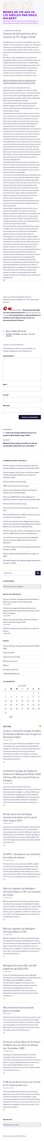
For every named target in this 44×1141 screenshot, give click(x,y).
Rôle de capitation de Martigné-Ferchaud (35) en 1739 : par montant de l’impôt (22, 891)
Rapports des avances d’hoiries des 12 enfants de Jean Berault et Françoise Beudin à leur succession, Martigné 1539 (22, 524)
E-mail (6, 395)
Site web (6, 406)
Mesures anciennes (10, 661)
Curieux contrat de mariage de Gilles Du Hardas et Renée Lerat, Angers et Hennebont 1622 (21, 475)
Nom (5, 384)
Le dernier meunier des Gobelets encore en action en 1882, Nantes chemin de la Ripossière (20, 540)
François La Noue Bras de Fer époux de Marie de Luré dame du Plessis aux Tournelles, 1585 (21, 1045)
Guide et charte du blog (17, 482)
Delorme (16, 334)
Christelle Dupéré (9, 560)
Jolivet (24, 334)
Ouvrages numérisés (10, 669)
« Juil (10, 716)
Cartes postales (9, 653)
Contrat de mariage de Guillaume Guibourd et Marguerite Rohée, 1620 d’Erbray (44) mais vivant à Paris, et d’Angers (21, 610)
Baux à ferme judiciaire (16, 331)
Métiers (6, 665)
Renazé (9, 336)
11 (11, 701)
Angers (9, 334)
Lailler (31, 334)
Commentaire (9, 356)
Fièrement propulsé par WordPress (14, 1136)
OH (20, 30)
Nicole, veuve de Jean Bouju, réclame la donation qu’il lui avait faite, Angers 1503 (20, 817)
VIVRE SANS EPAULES (11, 674)
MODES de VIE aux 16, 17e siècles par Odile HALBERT (20, 15)
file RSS (7, 726)
